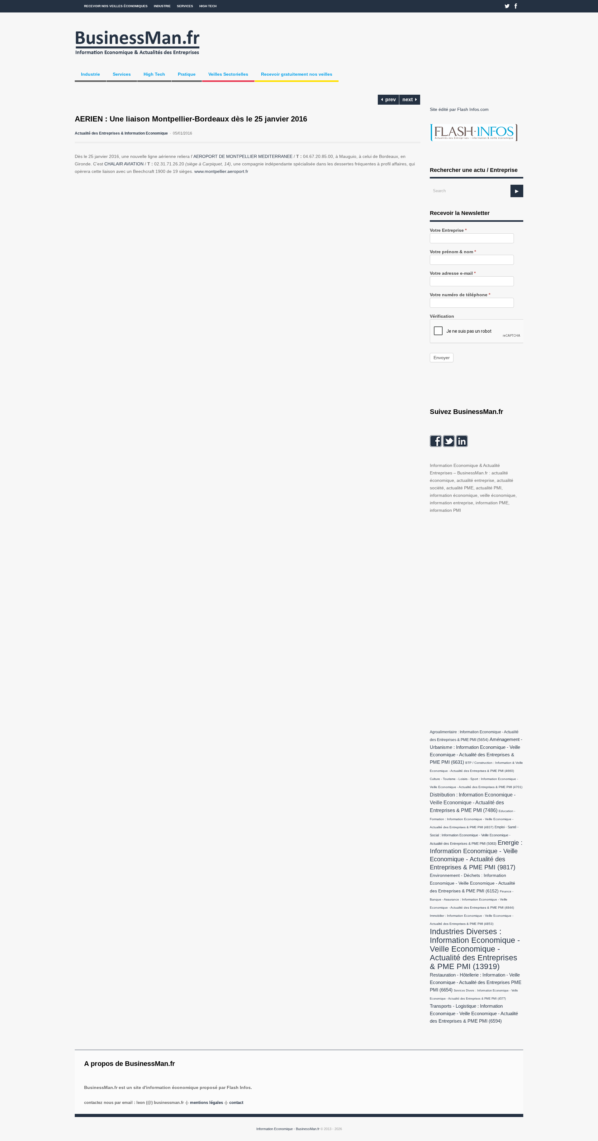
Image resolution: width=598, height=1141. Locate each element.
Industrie (162, 6)
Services (185, 6)
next (408, 99)
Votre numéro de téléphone (460, 294)
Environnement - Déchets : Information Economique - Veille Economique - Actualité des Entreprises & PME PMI (472, 883)
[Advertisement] (476, 619)
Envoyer (442, 357)
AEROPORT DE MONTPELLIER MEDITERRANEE (242, 156)
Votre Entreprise (448, 230)
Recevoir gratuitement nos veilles (296, 74)
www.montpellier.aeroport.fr (221, 171)
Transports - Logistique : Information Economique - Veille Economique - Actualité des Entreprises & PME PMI (474, 1014)
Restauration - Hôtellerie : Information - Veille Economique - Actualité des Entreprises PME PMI (475, 982)
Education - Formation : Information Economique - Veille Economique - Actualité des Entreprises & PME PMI (472, 819)
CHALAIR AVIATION (124, 163)
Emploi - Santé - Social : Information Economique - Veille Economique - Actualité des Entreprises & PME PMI (474, 835)
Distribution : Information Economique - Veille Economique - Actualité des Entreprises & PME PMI (472, 802)
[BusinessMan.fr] (137, 57)
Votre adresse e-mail (453, 273)
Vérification (442, 316)
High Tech (207, 6)
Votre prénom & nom (453, 252)
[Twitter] (507, 6)
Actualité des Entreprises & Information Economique (121, 133)
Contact (236, 1102)
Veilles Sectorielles (228, 74)
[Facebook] (516, 6)
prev (389, 99)
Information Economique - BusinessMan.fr (288, 1129)
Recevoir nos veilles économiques (116, 6)
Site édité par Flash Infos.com (459, 109)
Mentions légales (206, 1102)
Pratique (187, 74)
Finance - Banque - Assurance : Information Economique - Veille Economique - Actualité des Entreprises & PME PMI (472, 899)
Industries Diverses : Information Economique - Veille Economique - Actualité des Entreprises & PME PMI (475, 949)
